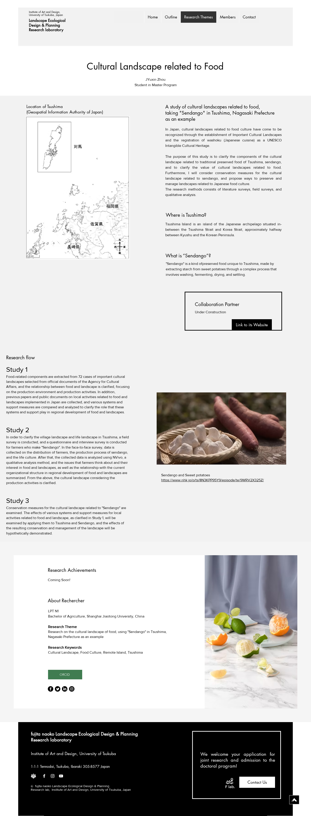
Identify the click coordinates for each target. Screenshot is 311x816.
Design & (37, 25)
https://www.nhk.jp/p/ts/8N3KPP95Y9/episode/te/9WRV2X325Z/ (212, 480)
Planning (53, 25)
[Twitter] (57, 689)
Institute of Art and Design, (45, 12)
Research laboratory (46, 29)
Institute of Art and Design (54, 753)
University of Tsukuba (97, 753)
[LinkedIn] (64, 689)
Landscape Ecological (48, 20)
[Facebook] (50, 689)
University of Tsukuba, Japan (46, 15)
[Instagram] (71, 689)
